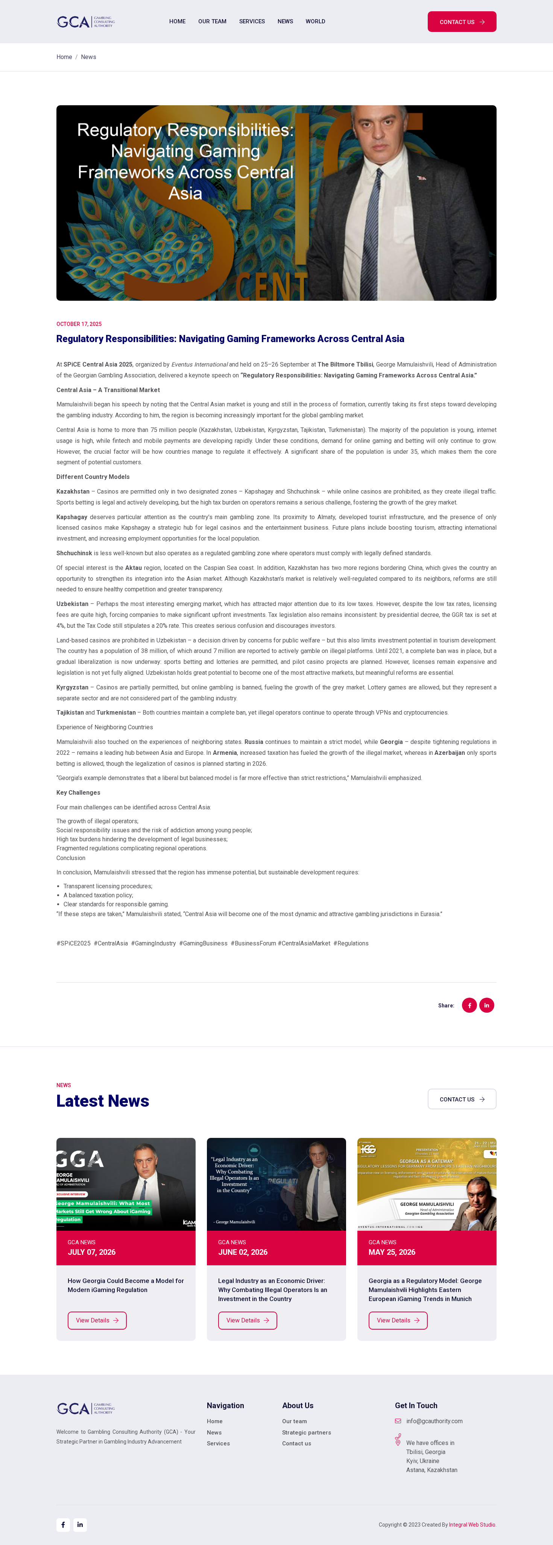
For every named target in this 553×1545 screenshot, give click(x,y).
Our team (212, 21)
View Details (93, 1320)
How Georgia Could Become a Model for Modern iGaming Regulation (126, 1285)
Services (252, 21)
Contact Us (458, 1099)
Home (177, 21)
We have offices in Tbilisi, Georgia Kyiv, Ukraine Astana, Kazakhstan (431, 1456)
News (285, 21)
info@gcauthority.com (434, 1421)
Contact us (458, 22)
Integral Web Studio (472, 1525)
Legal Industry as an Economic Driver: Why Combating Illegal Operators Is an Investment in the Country (272, 1290)
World (315, 21)
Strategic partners (306, 1432)
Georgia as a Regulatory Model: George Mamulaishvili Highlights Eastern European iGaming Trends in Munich (425, 1290)
